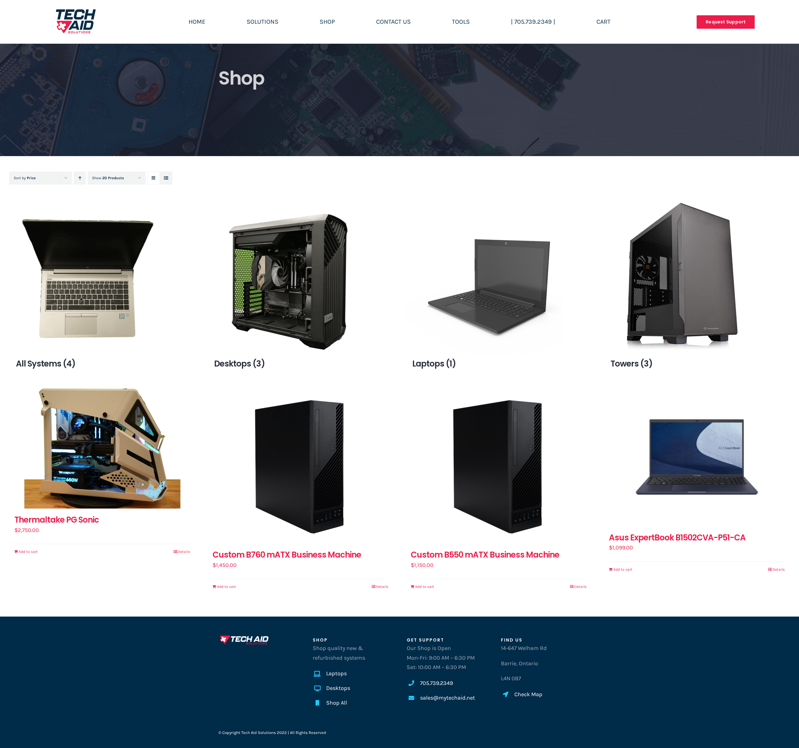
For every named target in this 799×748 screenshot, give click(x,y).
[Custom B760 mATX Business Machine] (300, 465)
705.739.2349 (436, 683)
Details (184, 551)
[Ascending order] (80, 178)
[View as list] (166, 178)
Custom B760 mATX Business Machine (287, 554)
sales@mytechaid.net (447, 697)
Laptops (336, 673)
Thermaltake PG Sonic (56, 519)
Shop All (336, 702)
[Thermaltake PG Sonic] (102, 448)
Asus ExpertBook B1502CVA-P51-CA (677, 537)
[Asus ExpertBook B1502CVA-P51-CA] (696, 456)
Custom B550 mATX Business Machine (485, 554)
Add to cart (28, 551)
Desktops (338, 688)
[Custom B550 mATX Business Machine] (498, 465)
